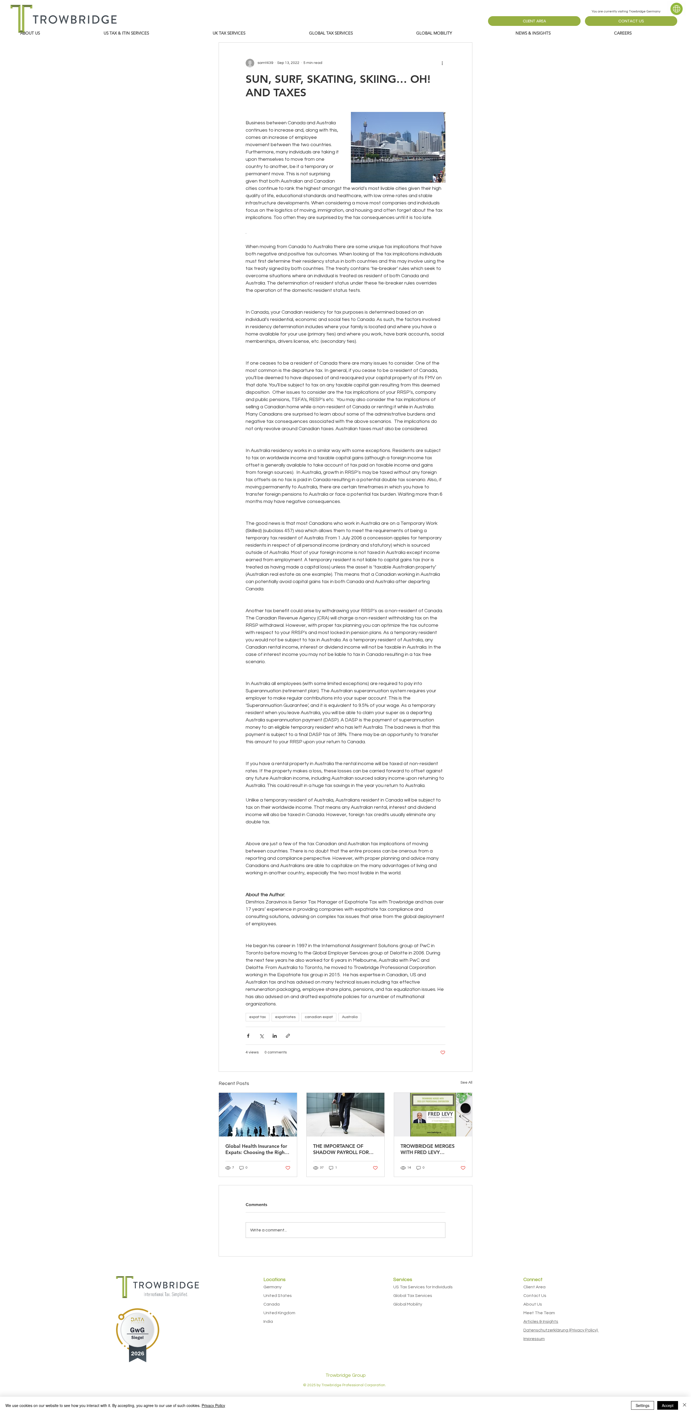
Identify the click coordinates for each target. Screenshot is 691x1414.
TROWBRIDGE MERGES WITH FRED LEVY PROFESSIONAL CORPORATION (428, 1149)
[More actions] (442, 63)
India (268, 1321)
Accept (667, 1405)
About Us (532, 1304)
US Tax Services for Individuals (423, 1287)
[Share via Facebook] (248, 1035)
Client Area (534, 1287)
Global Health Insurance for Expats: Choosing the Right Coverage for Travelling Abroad (256, 1149)
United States (277, 1295)
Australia (350, 1017)
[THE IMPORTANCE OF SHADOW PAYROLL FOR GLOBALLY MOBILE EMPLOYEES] (346, 1114)
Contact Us (534, 1295)
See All (466, 1082)
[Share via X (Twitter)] (261, 1035)
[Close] (684, 1405)
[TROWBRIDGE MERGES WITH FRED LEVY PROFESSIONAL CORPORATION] (433, 1114)
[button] (154, 33)
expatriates (285, 1017)
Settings (642, 1405)
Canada (271, 1304)
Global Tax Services (412, 1295)
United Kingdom (279, 1313)
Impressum (534, 1339)
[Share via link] (287, 1035)
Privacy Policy (213, 1405)
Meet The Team (539, 1313)
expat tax (257, 1017)
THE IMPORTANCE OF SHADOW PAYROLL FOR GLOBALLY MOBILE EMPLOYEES (341, 1149)
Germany (272, 1287)
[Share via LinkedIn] (274, 1035)
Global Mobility (407, 1304)
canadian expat (319, 1017)
